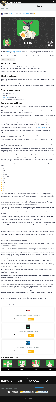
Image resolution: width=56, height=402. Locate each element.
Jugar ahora (30, 319)
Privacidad (28, 399)
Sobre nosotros (34, 399)
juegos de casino (42, 127)
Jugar (30, 335)
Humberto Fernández (25, 13)
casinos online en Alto (39, 387)
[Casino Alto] (12, 3)
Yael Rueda (10, 13)
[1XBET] (28, 344)
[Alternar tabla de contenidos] (12, 59)
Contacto (21, 399)
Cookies (25, 399)
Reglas (7, 8)
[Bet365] (28, 328)
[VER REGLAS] (8, 363)
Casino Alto (2, 8)
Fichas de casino (6, 97)
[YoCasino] (28, 312)
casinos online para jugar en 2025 (14, 51)
